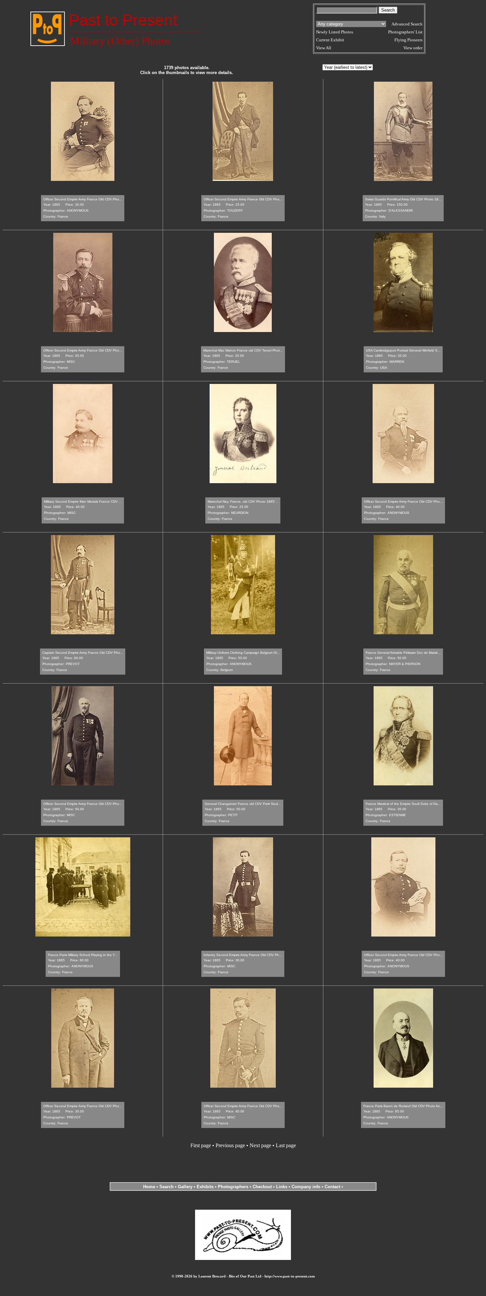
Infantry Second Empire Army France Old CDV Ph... (243, 955)
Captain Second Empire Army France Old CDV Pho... (82, 652)
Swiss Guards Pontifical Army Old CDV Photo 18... (403, 199)
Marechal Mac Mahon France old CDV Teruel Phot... (243, 350)
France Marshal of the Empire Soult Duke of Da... (403, 804)
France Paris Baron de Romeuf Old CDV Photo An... (403, 1106)
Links (281, 1186)
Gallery (185, 1186)
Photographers (233, 1186)
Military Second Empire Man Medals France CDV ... (83, 501)
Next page (260, 1145)
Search (166, 1186)
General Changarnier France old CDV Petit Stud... (243, 804)
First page (200, 1145)
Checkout (262, 1186)
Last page (286, 1145)
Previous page (230, 1145)
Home (149, 1186)
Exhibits (205, 1186)
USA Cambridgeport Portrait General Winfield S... (403, 350)
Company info (307, 1186)
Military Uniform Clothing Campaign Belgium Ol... (243, 652)
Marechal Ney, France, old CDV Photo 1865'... (243, 501)
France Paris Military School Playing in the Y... (83, 955)
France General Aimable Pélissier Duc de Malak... (403, 652)
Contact (332, 1186)
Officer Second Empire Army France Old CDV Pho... (82, 199)
